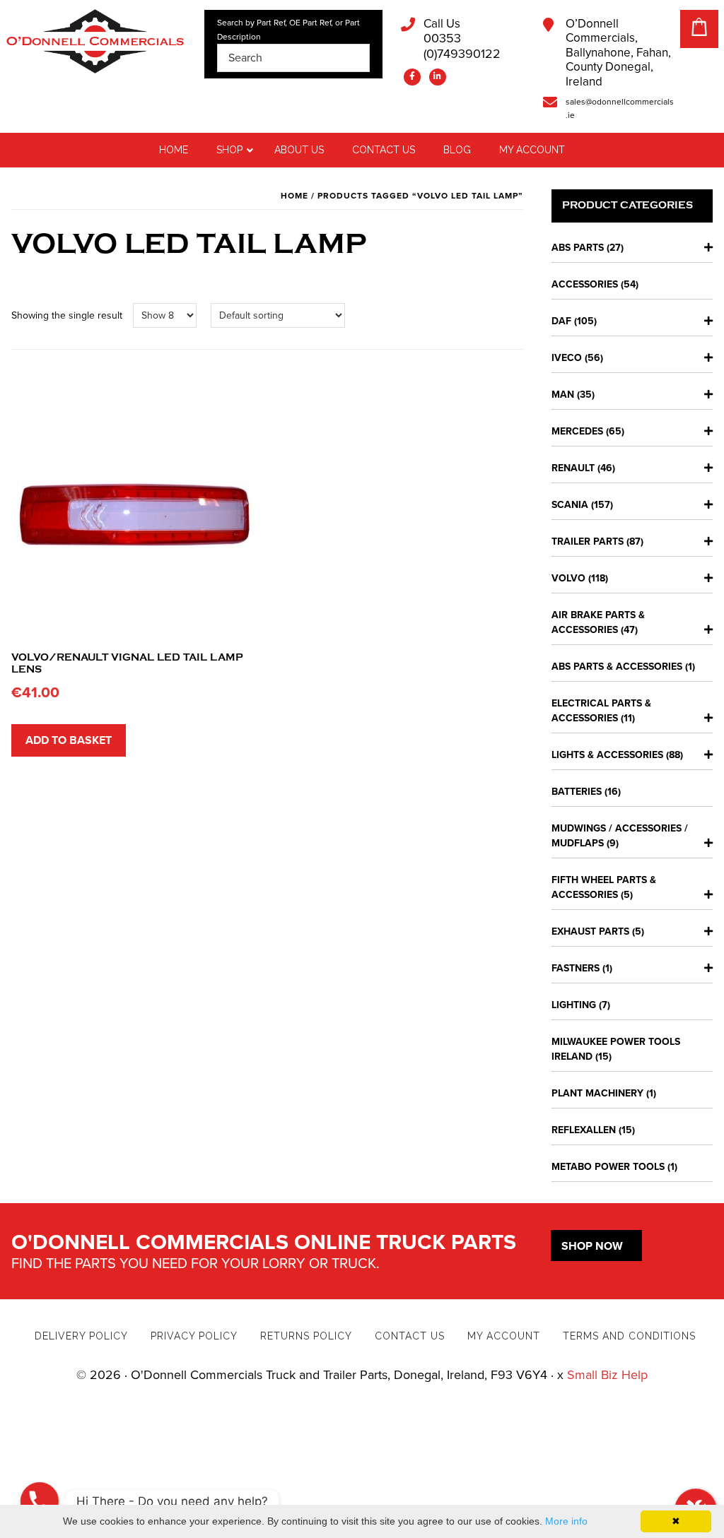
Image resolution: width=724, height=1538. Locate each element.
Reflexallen (583, 1130)
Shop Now (592, 1246)
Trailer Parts (587, 542)
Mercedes (577, 431)
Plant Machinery (597, 1093)
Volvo (568, 578)
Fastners (575, 968)
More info (566, 1521)
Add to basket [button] (68, 740)
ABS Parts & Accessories (616, 667)
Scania (569, 505)
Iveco (566, 358)
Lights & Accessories (607, 755)
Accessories (584, 284)
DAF (561, 321)
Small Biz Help (607, 1375)
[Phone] (40, 1501)
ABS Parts (577, 248)
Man (562, 395)
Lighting (573, 1005)
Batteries (576, 792)
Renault (573, 468)
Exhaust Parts (590, 931)
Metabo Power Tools (608, 1167)
